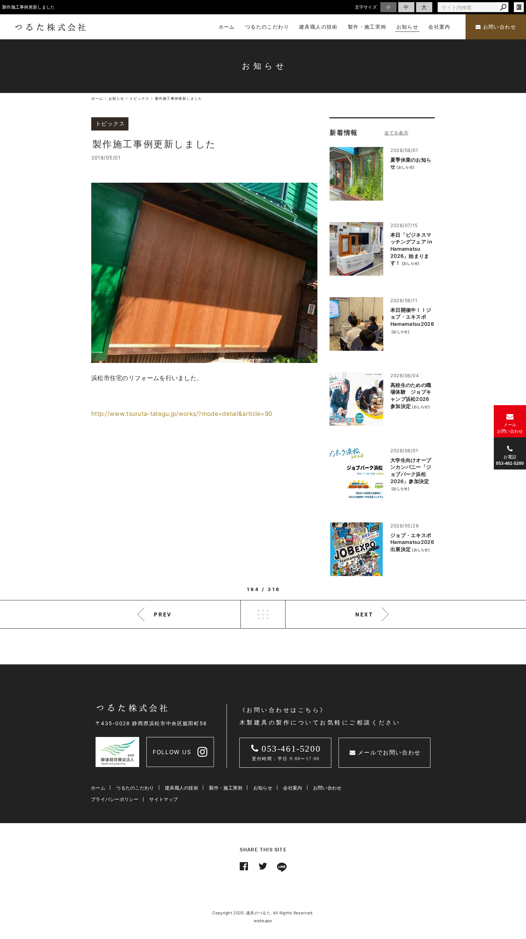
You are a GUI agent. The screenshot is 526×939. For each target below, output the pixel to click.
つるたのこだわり (135, 788)
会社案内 (292, 788)
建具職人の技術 (181, 788)
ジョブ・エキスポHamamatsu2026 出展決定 (412, 542)
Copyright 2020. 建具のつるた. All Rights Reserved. (262, 912)
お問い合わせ (498, 27)
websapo (263, 920)
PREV (163, 614)
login (519, 7)
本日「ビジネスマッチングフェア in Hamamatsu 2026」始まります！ (411, 249)
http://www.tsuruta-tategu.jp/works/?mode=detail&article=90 (181, 413)
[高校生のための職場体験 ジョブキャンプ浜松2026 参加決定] (356, 399)
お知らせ (262, 788)
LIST (263, 614)
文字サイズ (366, 7)
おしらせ (405, 167)
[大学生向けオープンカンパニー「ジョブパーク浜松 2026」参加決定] (356, 474)
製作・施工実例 (225, 788)
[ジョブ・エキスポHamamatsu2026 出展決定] (356, 549)
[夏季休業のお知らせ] (356, 174)
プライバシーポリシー (114, 799)
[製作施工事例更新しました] (204, 273)
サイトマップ (163, 799)
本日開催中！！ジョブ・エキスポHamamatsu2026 (412, 317)
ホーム (98, 788)
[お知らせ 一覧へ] (396, 133)
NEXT (364, 614)
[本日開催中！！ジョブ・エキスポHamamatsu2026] (356, 324)
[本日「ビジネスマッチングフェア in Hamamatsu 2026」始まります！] (356, 249)
